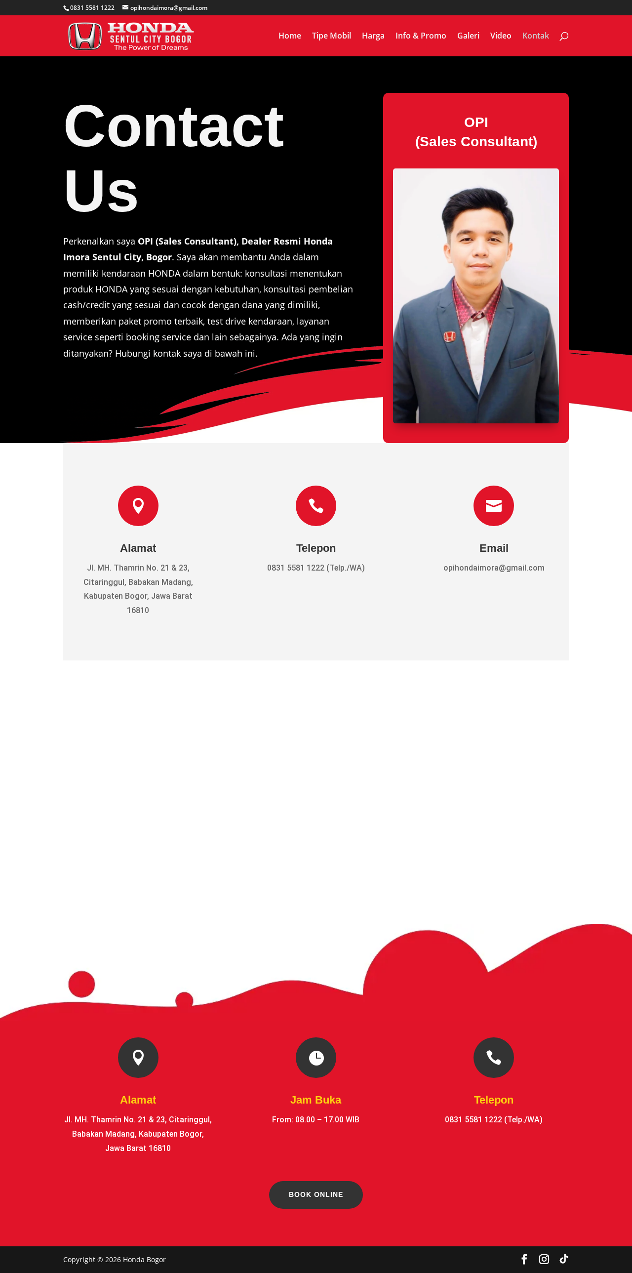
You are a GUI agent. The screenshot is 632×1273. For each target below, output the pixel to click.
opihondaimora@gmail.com (494, 568)
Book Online (316, 1194)
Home (289, 36)
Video (501, 36)
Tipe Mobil (331, 36)
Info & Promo (420, 36)
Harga (373, 36)
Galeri (468, 36)
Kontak (535, 36)
